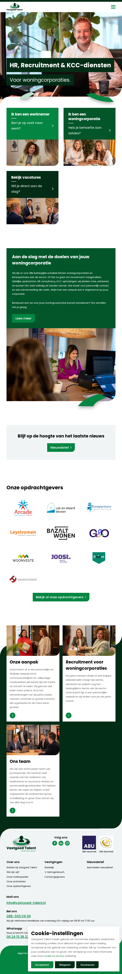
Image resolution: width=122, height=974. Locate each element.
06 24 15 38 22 (18, 936)
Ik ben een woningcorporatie (84, 116)
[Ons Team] (33, 740)
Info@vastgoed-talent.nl (26, 902)
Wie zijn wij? (13, 872)
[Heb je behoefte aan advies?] (89, 153)
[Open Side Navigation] (113, 7)
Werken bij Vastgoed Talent (22, 867)
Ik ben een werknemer (30, 114)
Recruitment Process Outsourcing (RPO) (68, 715)
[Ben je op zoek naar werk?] (32, 153)
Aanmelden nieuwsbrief (100, 867)
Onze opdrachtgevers (19, 886)
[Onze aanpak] (33, 640)
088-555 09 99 (19, 916)
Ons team (20, 761)
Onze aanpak (24, 662)
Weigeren (65, 964)
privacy (60, 956)
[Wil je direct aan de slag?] (32, 211)
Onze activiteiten (16, 881)
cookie (47, 956)
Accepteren (42, 964)
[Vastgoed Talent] (21, 7)
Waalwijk (49, 867)
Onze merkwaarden (17, 876)
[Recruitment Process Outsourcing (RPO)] (89, 640)
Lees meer (23, 318)
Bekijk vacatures (26, 177)
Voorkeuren (87, 964)
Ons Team (12, 810)
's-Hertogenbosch (54, 872)
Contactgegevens (54, 876)
